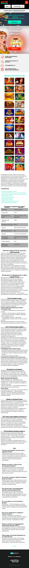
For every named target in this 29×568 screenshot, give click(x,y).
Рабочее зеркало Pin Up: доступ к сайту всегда (13, 192)
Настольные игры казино (8, 197)
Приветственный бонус (7, 199)
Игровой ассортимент (7, 198)
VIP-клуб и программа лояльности (10, 201)
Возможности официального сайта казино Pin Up (14, 194)
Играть (14, 546)
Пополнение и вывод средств (9, 202)
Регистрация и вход (7, 195)
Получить (14, 48)
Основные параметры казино (9, 191)
